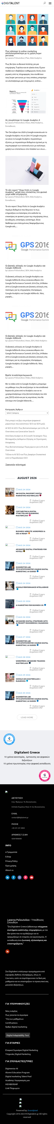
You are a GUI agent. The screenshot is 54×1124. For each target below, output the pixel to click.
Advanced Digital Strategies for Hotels (31, 550)
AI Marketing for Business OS (30, 605)
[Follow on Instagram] (19, 877)
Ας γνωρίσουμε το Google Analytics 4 (22, 120)
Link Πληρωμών (12, 1088)
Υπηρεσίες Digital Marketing (18, 1054)
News (28, 122)
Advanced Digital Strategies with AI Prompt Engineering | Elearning (32, 622)
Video (28, 377)
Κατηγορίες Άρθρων (14, 409)
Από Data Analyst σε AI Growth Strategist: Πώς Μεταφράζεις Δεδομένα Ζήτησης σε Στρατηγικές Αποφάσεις (26, 439)
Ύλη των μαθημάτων (14, 1019)
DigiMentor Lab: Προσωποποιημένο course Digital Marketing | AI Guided (32, 569)
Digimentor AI (11, 1068)
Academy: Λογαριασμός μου (17, 1080)
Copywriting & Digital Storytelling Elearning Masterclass (27, 513)
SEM (27, 197)
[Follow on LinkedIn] (7, 877)
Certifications (11, 1023)
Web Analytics (36, 58)
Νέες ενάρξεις (11, 1011)
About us (9, 870)
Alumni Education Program (17, 1072)
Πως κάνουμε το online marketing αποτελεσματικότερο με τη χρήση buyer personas (23, 53)
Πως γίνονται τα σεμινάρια (16, 1015)
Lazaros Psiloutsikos (16, 58)
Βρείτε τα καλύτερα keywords (18, 375)
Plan (27, 58)
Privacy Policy (11, 861)
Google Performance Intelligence (32, 587)
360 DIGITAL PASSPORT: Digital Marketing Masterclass (29, 494)
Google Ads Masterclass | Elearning (28, 680)
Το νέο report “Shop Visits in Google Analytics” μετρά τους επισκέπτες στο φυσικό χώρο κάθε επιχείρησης (26, 192)
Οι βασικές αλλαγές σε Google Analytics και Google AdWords (25, 266)
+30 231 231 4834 (18, 828)
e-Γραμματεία (11, 852)
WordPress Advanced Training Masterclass (30, 662)
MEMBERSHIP (11, 1084)
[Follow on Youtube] (31, 877)
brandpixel (33, 1110)
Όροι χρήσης (10, 865)
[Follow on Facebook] (13, 877)
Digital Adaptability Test (18, 1035)
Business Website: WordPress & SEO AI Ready (30, 532)
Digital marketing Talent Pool (18, 1076)
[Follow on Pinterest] (25, 877)
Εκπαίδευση (10, 126)
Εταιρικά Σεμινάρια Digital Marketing (21, 1050)
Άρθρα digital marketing (16, 1026)
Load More (27, 717)
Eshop (8, 856)
